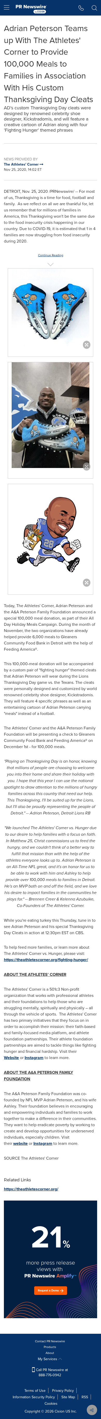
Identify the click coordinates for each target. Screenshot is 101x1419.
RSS (85, 1397)
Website (11, 1058)
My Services (48, 1358)
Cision (59, 1411)
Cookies (51, 1403)
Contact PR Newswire (50, 1341)
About (50, 1353)
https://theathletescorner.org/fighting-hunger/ (46, 960)
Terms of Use (35, 1390)
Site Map (68, 1397)
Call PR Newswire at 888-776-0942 (51, 1372)
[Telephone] (81, 8)
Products (50, 1347)
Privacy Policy (63, 1390)
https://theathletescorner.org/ (31, 1189)
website (20, 1143)
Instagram (34, 1058)
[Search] (94, 8)
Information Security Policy (34, 1397)
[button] (50, 307)
